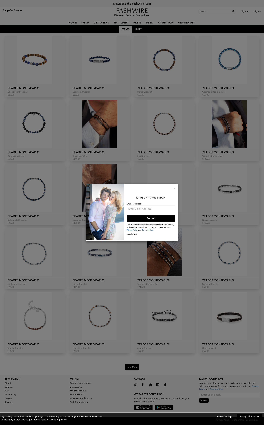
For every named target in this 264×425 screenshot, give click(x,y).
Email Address (134, 203)
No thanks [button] (132, 234)
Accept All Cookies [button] (249, 416)
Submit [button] (151, 218)
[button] (132, 418)
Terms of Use (147, 230)
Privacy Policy (132, 230)
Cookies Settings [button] (224, 416)
